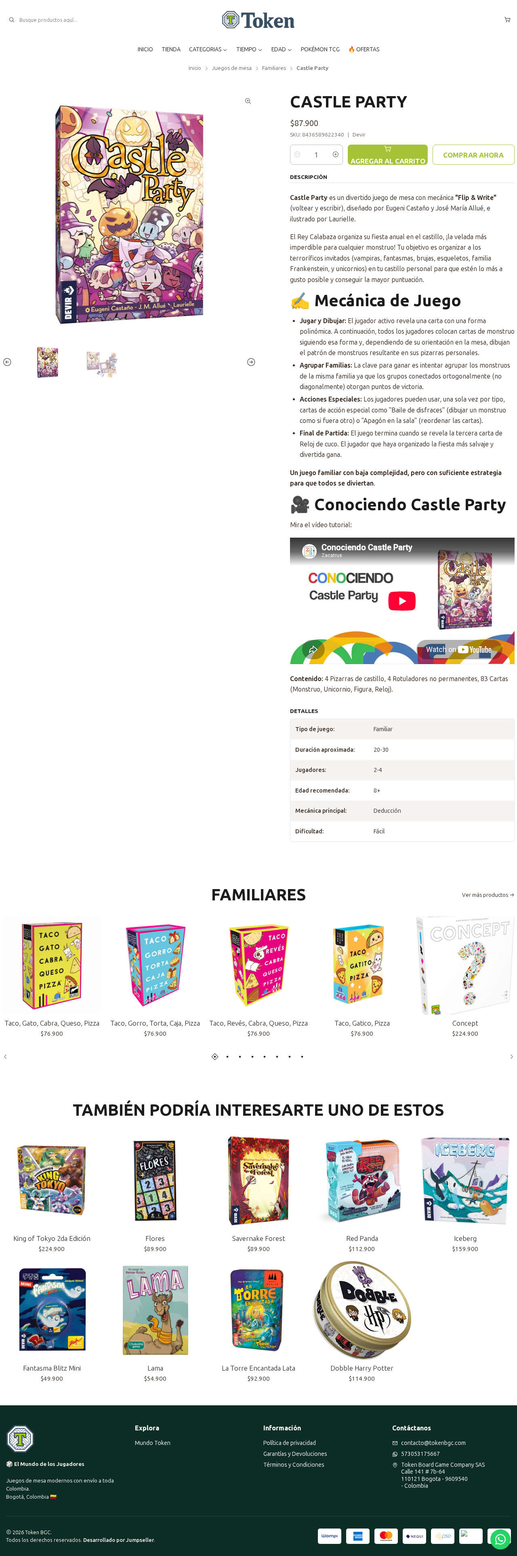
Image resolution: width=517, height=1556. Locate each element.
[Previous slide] (8, 362)
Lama (155, 1368)
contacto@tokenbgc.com (433, 1443)
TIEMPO (246, 49)
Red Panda (362, 1238)
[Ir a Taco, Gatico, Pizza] (362, 965)
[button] (215, 1057)
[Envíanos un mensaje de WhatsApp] (500, 1539)
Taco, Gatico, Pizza (362, 1023)
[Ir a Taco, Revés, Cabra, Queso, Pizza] (258, 965)
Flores (155, 1238)
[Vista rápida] (91, 965)
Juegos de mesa (232, 68)
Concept (465, 1023)
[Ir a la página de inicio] (258, 20)
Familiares (274, 68)
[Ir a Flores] (155, 1180)
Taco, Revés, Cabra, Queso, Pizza (258, 1023)
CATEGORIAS (205, 49)
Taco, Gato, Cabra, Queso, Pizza (51, 1023)
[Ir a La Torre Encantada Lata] (258, 1310)
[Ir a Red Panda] (362, 1180)
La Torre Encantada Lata (258, 1368)
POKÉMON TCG (320, 49)
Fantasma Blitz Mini (52, 1368)
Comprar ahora (473, 155)
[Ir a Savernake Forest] (258, 1180)
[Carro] (507, 19)
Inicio (195, 68)
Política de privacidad (289, 1443)
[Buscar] (12, 20)
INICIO (145, 49)
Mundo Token (152, 1443)
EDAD (278, 49)
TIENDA (171, 49)
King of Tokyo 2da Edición (51, 1238)
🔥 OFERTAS (363, 49)
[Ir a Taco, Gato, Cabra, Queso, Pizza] (51, 965)
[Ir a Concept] (465, 965)
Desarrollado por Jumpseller (118, 1540)
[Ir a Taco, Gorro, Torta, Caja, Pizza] (155, 965)
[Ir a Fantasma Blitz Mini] (51, 1310)
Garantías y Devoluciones (295, 1454)
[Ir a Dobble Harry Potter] (362, 1310)
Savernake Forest (258, 1238)
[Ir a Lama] (155, 1310)
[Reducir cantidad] (297, 154)
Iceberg (465, 1238)
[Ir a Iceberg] (465, 1180)
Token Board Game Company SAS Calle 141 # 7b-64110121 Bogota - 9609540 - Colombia (443, 1475)
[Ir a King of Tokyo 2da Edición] (51, 1180)
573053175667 (420, 1454)
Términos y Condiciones (293, 1464)
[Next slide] (250, 362)
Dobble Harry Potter (361, 1368)
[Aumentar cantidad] (336, 154)
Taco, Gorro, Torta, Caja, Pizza (155, 1023)
